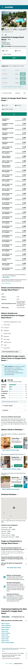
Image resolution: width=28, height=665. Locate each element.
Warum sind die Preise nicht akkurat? (11, 658)
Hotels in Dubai (4, 638)
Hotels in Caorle (5, 640)
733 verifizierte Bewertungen (19, 46)
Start (6, 663)
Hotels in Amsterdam (6, 625)
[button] (2, 7)
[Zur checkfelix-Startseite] (9, 7)
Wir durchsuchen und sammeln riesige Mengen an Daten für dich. (11, 656)
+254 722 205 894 (6, 44)
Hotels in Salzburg (5, 633)
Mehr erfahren (6, 277)
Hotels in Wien (4, 635)
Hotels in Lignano (5, 623)
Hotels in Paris (4, 631)
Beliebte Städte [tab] (5, 616)
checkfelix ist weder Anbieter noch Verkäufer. (13, 653)
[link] (10, 450)
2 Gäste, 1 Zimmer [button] (7, 54)
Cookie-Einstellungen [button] (6, 283)
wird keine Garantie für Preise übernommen (10, 649)
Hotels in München (5, 627)
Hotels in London (5, 636)
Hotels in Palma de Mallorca (7, 642)
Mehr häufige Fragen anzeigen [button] (14, 567)
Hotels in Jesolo (5, 629)
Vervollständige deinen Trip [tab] (18, 616)
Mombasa (10, 663)
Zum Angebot (18, 446)
